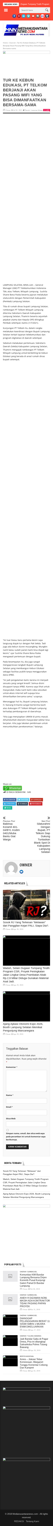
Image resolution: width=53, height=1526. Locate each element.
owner (8, 110)
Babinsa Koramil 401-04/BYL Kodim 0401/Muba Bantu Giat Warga (11, 830)
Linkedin (10, 804)
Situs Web (10, 1118)
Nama (9, 1095)
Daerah (12, 43)
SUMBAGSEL (32, 1272)
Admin (25, 1330)
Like (47, 110)
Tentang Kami (32, 1521)
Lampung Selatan (37, 110)
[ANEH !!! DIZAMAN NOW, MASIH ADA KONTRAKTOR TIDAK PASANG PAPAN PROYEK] (10, 1299)
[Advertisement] (26, 145)
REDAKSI (19, 1521)
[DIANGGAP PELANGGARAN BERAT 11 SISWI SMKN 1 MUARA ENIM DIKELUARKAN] (10, 1320)
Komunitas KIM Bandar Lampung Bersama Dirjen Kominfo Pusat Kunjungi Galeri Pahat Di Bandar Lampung (33, 1280)
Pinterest (36, 804)
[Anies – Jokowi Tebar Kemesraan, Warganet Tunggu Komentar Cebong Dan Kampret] (10, 1360)
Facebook (10, 800)
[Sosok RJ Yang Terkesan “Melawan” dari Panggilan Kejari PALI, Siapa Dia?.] (26, 905)
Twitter (24, 800)
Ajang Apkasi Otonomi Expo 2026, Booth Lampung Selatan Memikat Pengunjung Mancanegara (23, 1027)
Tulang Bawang (34, 1336)
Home (5, 43)
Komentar (11, 1067)
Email (9, 1107)
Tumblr (23, 804)
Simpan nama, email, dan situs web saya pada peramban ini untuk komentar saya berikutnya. (25, 1136)
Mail (8, 808)
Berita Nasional (27, 1356)
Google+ (37, 800)
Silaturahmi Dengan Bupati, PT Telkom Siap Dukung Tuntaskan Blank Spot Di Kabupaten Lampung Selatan (42, 836)
